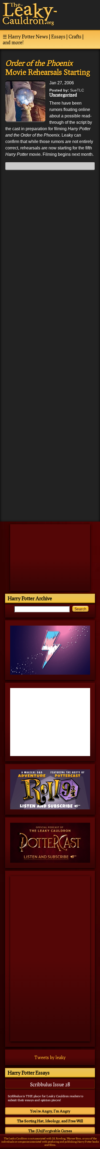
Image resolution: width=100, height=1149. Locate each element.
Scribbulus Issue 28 (50, 1084)
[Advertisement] (50, 480)
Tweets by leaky (50, 1057)
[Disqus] (50, 241)
